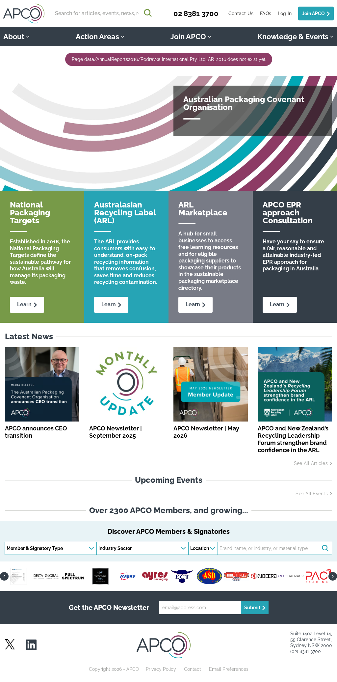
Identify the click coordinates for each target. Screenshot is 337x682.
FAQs (265, 13)
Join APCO (313, 13)
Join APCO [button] (188, 37)
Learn (24, 304)
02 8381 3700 (196, 13)
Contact (192, 669)
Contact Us (240, 13)
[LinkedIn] (31, 645)
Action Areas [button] (97, 37)
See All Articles (311, 463)
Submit (252, 607)
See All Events (311, 493)
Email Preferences (228, 669)
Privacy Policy (161, 669)
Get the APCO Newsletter (109, 608)
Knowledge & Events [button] (292, 37)
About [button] (13, 37)
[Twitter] (10, 644)
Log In (285, 13)
